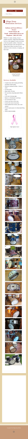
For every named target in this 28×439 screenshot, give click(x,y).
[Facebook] (15, 2)
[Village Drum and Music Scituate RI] (15, 11)
